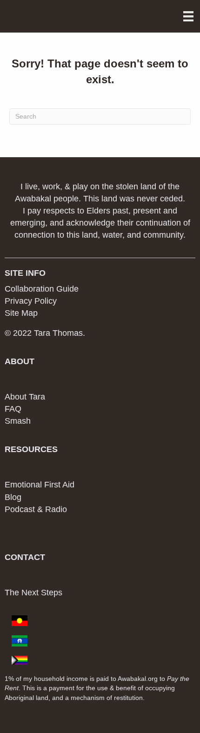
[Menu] (188, 16)
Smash (18, 421)
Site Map (21, 313)
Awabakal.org (138, 678)
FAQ (13, 408)
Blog (13, 497)
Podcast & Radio (36, 509)
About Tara (25, 396)
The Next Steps (33, 592)
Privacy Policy (31, 301)
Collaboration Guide (42, 288)
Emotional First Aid (39, 484)
